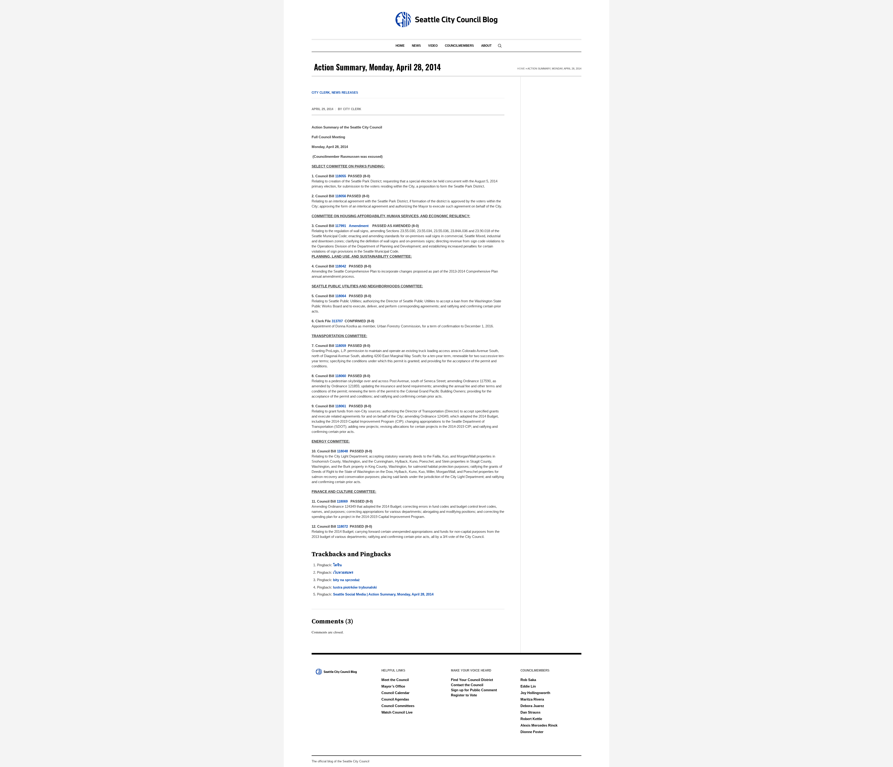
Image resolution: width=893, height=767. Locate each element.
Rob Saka (528, 680)
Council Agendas (395, 699)
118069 (343, 501)
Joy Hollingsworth (535, 693)
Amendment (359, 226)
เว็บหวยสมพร (343, 572)
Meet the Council (395, 680)
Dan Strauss (530, 712)
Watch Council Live (397, 712)
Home (521, 68)
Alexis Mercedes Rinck (538, 725)
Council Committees (397, 706)
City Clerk (321, 92)
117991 (341, 226)
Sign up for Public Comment (474, 690)
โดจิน (337, 565)
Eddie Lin (528, 686)
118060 (341, 376)
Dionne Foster (531, 732)
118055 (341, 176)
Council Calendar (395, 693)
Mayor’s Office (393, 686)
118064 (341, 296)
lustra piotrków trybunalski (355, 587)
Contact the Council (467, 685)
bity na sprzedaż (346, 580)
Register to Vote (464, 695)
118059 (341, 346)
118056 (341, 196)
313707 (338, 321)
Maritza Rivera (532, 699)
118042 (341, 266)
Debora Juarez (532, 706)
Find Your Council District (472, 680)
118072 (343, 526)
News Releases (345, 92)
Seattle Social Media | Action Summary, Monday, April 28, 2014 (383, 594)
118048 (343, 451)
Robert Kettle (531, 719)
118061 (341, 406)
